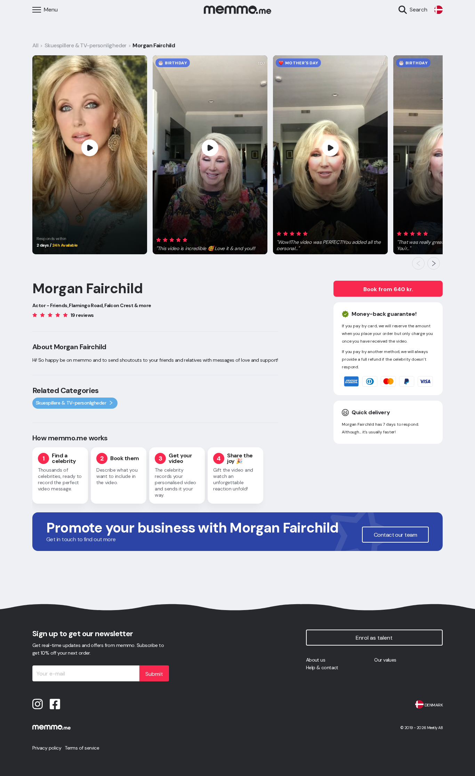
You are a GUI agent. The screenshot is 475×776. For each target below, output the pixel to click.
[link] (438, 10)
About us (315, 660)
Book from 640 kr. (388, 289)
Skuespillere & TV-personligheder (86, 45)
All (35, 45)
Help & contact (322, 667)
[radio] (158, 239)
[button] (206, 243)
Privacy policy (46, 748)
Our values (385, 660)
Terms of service (82, 748)
